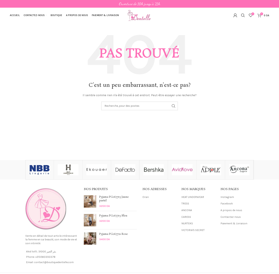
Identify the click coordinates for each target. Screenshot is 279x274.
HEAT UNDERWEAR (192, 197)
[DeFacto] (125, 169)
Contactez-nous (231, 217)
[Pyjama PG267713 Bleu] (90, 220)
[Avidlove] (182, 169)
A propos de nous (231, 210)
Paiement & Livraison (234, 223)
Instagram (227, 197)
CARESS (186, 217)
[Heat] (68, 169)
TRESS (185, 203)
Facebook (227, 203)
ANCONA (186, 210)
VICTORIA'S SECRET (193, 230)
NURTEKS (187, 223)
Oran (145, 197)
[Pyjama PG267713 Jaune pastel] (90, 201)
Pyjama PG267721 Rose (113, 234)
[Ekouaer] (96, 169)
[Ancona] (239, 169)
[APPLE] (211, 169)
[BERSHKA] (154, 169)
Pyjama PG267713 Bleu (113, 216)
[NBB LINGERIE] (40, 169)
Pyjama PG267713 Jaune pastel (114, 199)
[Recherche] (243, 15)
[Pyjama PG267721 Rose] (90, 238)
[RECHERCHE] (173, 106)
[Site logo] (139, 15)
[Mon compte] (235, 15)
